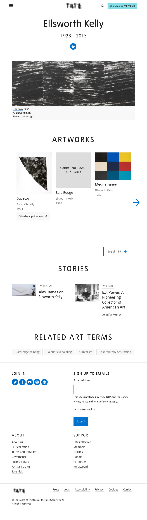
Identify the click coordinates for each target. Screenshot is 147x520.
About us (17, 442)
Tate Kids (17, 471)
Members (79, 447)
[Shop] (73, 46)
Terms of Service (102, 401)
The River (18, 109)
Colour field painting (59, 352)
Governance (19, 457)
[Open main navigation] (37, 6)
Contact (127, 489)
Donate (78, 457)
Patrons (78, 452)
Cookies (113, 489)
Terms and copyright (24, 452)
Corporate (80, 462)
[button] (102, 5)
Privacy (99, 489)
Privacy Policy (81, 401)
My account (81, 467)
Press (56, 489)
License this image (23, 116)
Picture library (20, 462)
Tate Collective (82, 442)
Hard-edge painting (28, 352)
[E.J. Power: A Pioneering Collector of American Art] (87, 293)
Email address (82, 380)
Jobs (67, 489)
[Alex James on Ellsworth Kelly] (24, 290)
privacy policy (87, 409)
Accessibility (82, 489)
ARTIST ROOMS (21, 467)
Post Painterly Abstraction (115, 352)
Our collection (20, 447)
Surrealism (85, 352)
